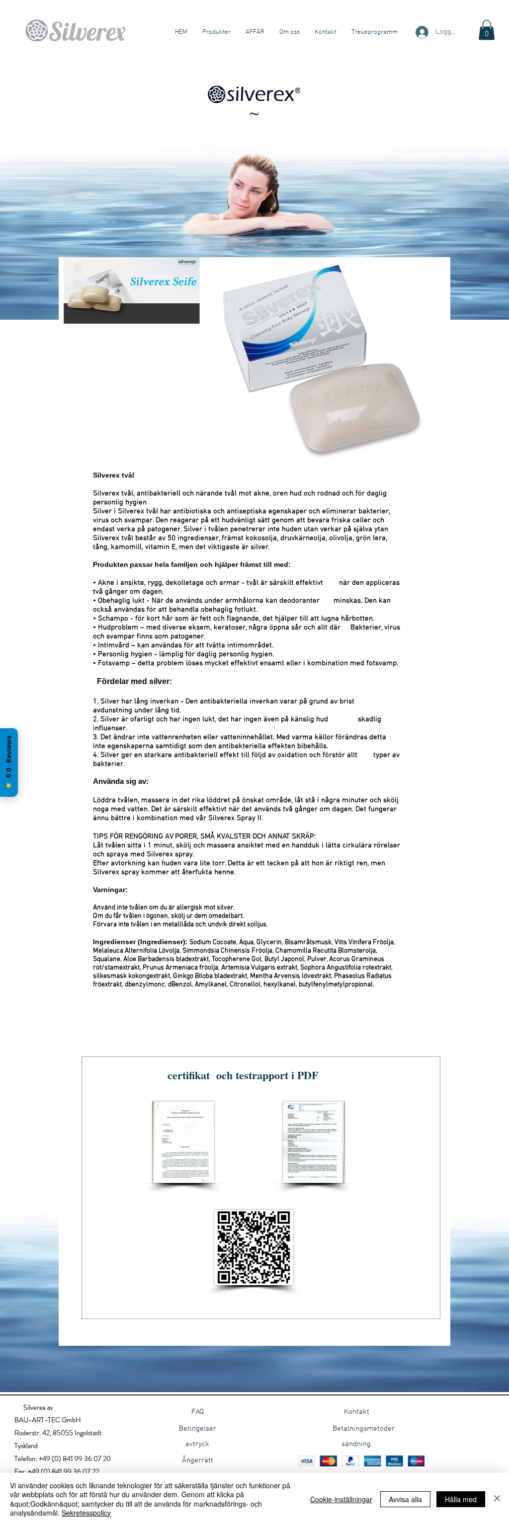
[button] (486, 30)
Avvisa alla (405, 1499)
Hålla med (461, 1499)
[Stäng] (497, 1499)
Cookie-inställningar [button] (341, 1499)
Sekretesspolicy (86, 1513)
